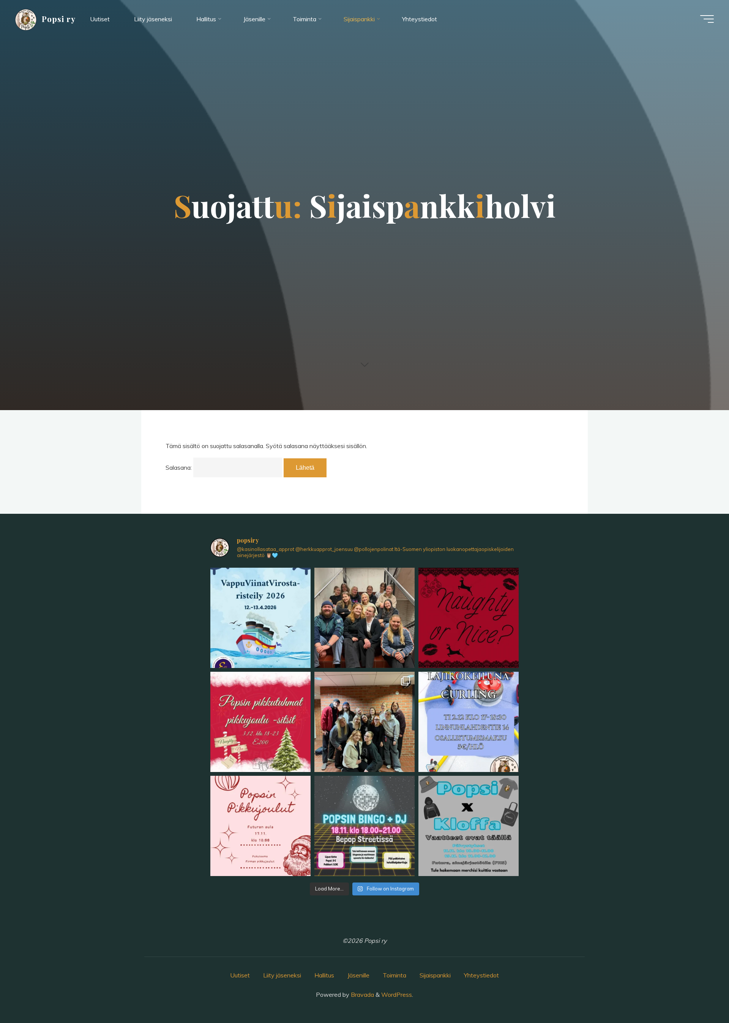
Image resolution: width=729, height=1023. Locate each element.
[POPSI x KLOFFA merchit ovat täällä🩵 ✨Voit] (468, 826)
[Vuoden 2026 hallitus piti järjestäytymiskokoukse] (364, 618)
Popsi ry (59, 18)
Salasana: (179, 467)
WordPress (396, 994)
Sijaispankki (435, 975)
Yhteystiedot (481, 975)
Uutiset (240, 975)
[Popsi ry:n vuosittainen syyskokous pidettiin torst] (364, 722)
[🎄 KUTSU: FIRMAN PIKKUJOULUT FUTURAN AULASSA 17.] (260, 826)
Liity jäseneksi (282, 975)
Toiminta (394, 975)
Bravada (361, 994)
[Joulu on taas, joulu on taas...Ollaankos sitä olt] (468, 618)
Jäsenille (358, 975)
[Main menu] (707, 19)
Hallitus (324, 975)
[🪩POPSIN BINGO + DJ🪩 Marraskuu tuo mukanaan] (364, 826)
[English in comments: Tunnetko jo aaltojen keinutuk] (260, 618)
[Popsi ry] (25, 19)
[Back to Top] (699, 993)
